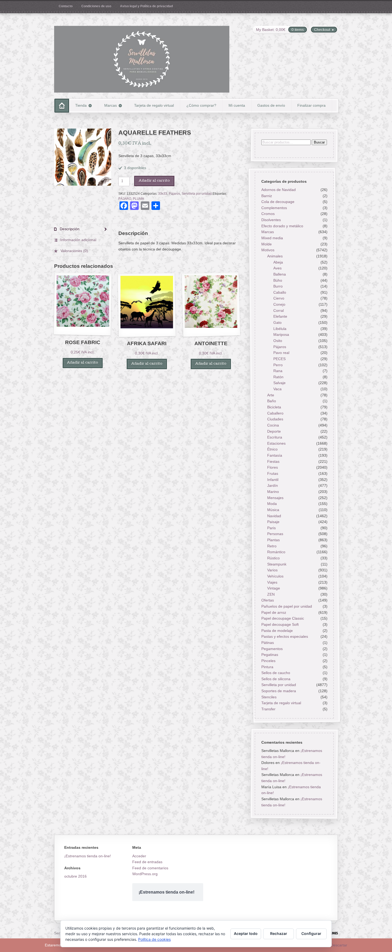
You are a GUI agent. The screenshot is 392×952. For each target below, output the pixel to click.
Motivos (267, 250)
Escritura (274, 437)
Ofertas (267, 600)
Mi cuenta (237, 105)
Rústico (273, 558)
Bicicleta (274, 407)
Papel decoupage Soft (279, 624)
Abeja (278, 262)
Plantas (273, 540)
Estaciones (276, 443)
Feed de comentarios (150, 868)
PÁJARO (124, 199)
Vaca (277, 389)
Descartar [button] (339, 945)
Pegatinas (269, 655)
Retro (272, 546)
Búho (277, 280)
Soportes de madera (278, 691)
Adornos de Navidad (278, 190)
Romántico (276, 552)
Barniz (266, 196)
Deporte (274, 431)
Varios (272, 570)
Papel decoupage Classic (282, 618)
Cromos (267, 214)
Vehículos (275, 576)
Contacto (66, 6)
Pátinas (267, 642)
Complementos (274, 208)
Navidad (274, 516)
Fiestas (273, 461)
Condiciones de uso (96, 6)
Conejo (279, 304)
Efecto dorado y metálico (282, 226)
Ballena (279, 274)
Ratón (278, 377)
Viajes (272, 582)
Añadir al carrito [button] (82, 363)
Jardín (272, 486)
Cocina (273, 425)
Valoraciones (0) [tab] (73, 251)
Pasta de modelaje (277, 630)
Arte (270, 395)
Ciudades (275, 419)
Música (273, 510)
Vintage (273, 588)
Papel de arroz (273, 612)
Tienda (81, 105)
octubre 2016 (75, 876)
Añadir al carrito (154, 181)
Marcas (110, 105)
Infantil (272, 479)
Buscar (319, 142)
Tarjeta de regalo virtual (154, 105)
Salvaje (279, 383)
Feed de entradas (147, 862)
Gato (277, 322)
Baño (271, 401)
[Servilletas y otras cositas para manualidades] (141, 59)
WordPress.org (145, 874)
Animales (275, 256)
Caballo (279, 292)
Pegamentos (271, 649)
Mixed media (272, 238)
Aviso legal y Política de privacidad (146, 6)
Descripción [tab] (69, 229)
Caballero (275, 413)
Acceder (139, 856)
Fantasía (274, 455)
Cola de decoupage (277, 202)
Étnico (272, 449)
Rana (277, 371)
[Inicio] (61, 105)
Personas (275, 534)
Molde (266, 244)
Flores (272, 467)
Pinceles (268, 661)
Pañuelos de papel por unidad (286, 606)
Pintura (267, 667)
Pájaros (174, 194)
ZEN (271, 594)
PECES (279, 359)
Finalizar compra (311, 105)
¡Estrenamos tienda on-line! (87, 856)
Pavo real (281, 353)
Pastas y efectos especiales (284, 637)
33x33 (162, 194)
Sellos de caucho (275, 673)
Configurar (311, 933)
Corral (278, 310)
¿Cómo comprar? (201, 105)
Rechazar (278, 933)
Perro (278, 365)
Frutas (272, 473)
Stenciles (268, 697)
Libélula (279, 328)
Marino (273, 491)
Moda (272, 504)
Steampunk (276, 564)
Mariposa (281, 335)
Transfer (268, 709)
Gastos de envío (271, 105)
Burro (278, 286)
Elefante (280, 316)
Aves (277, 268)
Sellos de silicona (275, 679)
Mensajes (275, 498)
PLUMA (138, 199)
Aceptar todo (246, 933)
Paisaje (273, 522)
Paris (271, 528)
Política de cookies (154, 939)
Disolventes (271, 220)
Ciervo (278, 298)
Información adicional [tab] (77, 240)
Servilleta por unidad (197, 194)
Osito (277, 340)
